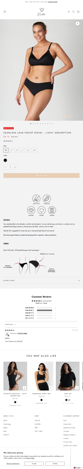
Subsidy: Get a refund (70, 445)
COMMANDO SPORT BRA (41, 394)
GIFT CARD (38, 431)
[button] (8, 141)
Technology (7, 424)
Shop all (37, 420)
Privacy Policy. (30, 458)
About (5, 420)
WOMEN (38, 424)
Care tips (66, 431)
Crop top (68, 394)
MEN (36, 428)
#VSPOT (6, 435)
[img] (9, 330)
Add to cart (41, 175)
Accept (34, 464)
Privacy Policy (67, 442)
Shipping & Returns (69, 435)
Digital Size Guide (69, 428)
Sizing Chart (67, 424)
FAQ (64, 420)
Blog (4, 431)
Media (5, 428)
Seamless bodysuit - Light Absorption (15, 395)
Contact (65, 438)
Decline (55, 464)
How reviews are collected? (14, 341)
